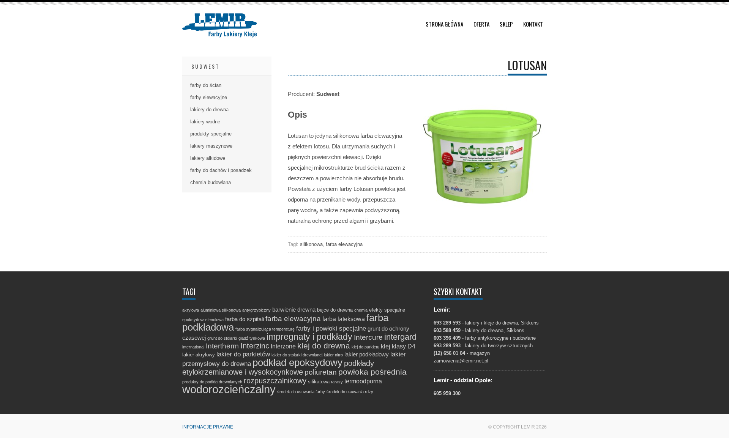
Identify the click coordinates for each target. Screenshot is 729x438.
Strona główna (444, 24)
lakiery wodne (205, 121)
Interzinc (254, 346)
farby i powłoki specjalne (331, 328)
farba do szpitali (244, 319)
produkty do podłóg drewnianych (212, 382)
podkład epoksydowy (297, 362)
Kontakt (533, 24)
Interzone (283, 346)
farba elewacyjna (344, 244)
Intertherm (222, 346)
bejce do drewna (335, 310)
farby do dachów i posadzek (221, 170)
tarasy (337, 382)
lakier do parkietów (243, 354)
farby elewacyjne (208, 97)
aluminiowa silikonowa (220, 310)
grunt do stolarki (222, 338)
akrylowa (190, 310)
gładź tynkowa (251, 338)
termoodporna (363, 381)
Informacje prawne (207, 427)
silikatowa (319, 381)
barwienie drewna (294, 310)
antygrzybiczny (256, 310)
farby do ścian (205, 85)
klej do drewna (323, 345)
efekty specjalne (387, 310)
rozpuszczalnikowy (275, 381)
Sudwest (205, 66)
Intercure (368, 337)
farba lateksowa (343, 318)
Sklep (506, 24)
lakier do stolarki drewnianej (296, 355)
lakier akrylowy (198, 355)
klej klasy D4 (398, 346)
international (193, 347)
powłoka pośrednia (372, 371)
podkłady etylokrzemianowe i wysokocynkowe (278, 367)
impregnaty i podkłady (309, 337)
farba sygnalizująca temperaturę (265, 329)
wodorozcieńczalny (229, 389)
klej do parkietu (365, 347)
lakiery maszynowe (211, 146)
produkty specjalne (211, 134)
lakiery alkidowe (207, 158)
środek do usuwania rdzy (350, 391)
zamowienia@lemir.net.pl (461, 361)
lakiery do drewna (209, 109)
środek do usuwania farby (301, 391)
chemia (361, 310)
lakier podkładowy (366, 354)
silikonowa (311, 244)
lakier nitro (333, 355)
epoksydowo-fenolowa (203, 319)
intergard (400, 337)
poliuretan (321, 372)
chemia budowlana (210, 182)
